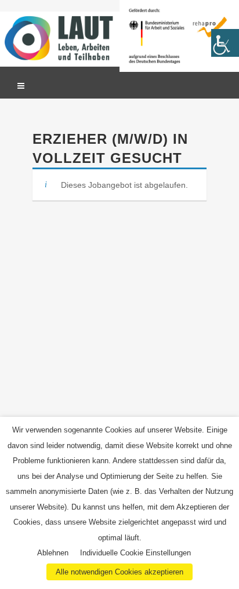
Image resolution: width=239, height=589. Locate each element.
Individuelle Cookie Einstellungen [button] (135, 552)
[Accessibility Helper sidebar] (225, 43)
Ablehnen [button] (52, 552)
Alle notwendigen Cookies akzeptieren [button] (119, 572)
